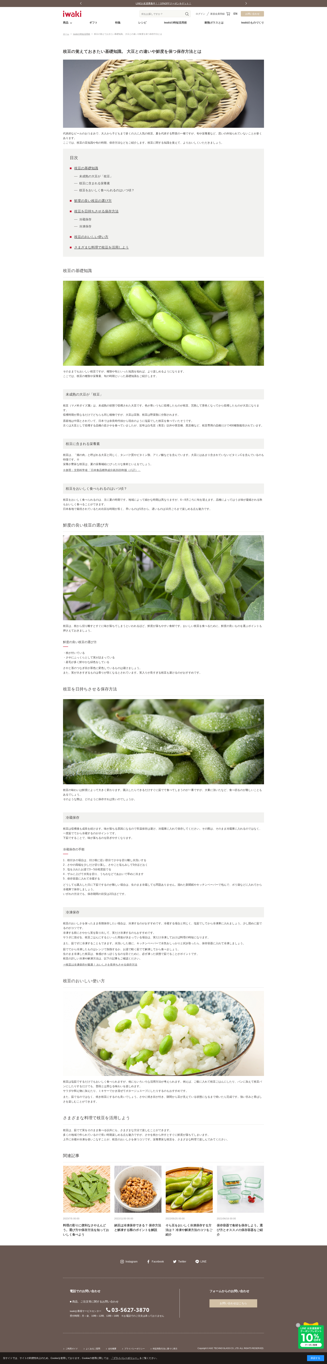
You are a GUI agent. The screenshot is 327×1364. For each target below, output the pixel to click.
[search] (187, 14)
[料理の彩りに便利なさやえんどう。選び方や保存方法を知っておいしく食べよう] (86, 1189)
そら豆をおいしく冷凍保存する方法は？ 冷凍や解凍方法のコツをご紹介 (189, 1230)
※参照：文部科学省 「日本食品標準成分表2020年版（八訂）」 (102, 470)
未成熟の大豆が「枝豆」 (96, 176)
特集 (118, 22)
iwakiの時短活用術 (175, 22)
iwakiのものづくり (252, 22)
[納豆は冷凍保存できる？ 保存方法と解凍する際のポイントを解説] (137, 1189)
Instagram (131, 1261)
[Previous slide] (80, 3)
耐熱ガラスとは (214, 22)
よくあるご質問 (93, 1348)
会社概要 (112, 1348)
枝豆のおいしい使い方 (91, 237)
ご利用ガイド (72, 1348)
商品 (65, 22)
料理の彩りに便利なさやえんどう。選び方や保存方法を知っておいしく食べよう (86, 1230)
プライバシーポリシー (134, 1348)
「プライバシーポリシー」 (125, 1358)
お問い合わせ (252, 13)
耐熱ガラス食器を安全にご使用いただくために (163, 3)
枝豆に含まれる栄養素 (94, 183)
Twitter (182, 1261)
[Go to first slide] (246, 3)
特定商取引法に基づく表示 (165, 1348)
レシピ (142, 22)
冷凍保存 (85, 226)
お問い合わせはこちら (233, 1303)
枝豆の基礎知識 (86, 168)
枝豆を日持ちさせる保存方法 (96, 211)
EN (235, 13)
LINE (203, 1261)
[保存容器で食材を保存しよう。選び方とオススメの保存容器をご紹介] (240, 1189)
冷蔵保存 (85, 219)
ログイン (200, 13)
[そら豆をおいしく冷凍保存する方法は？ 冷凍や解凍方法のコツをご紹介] (189, 1189)
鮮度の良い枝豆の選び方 (93, 201)
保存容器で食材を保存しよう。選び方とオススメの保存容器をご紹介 (240, 1230)
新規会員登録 (217, 13)
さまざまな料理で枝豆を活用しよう (101, 247)
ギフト (93, 22)
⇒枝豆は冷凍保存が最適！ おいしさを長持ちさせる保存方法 (100, 964)
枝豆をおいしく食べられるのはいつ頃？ (106, 190)
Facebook (158, 1261)
